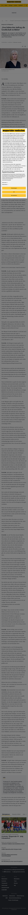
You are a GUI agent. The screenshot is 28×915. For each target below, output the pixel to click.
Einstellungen (14, 188)
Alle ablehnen (14, 195)
